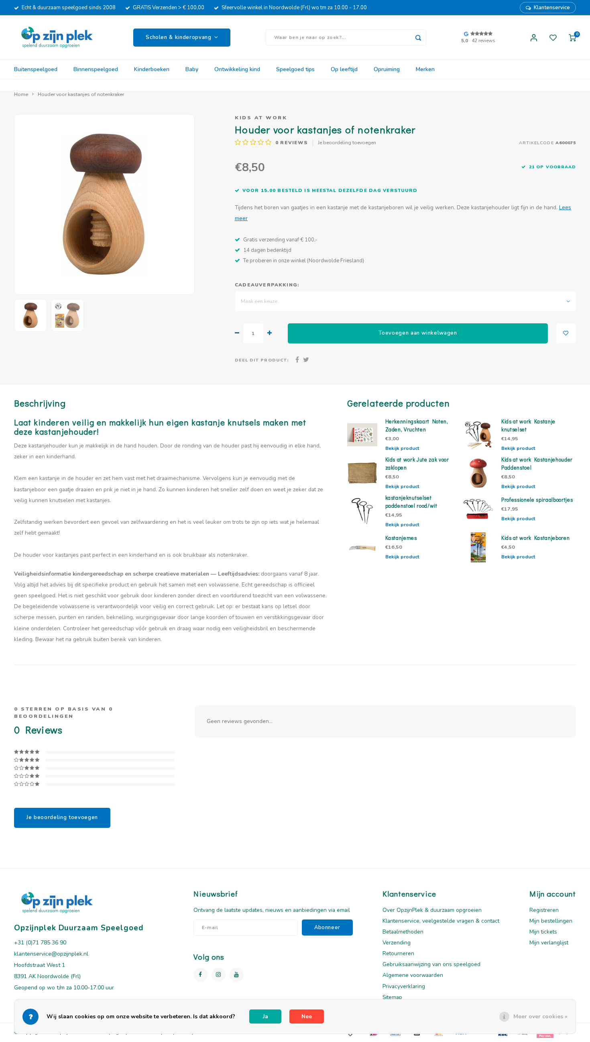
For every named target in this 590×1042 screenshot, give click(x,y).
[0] (572, 37)
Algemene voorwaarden (412, 975)
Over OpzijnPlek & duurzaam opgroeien (432, 910)
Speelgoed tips (295, 69)
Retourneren (398, 953)
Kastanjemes (401, 537)
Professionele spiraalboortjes (537, 499)
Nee (306, 1016)
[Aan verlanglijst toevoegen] (566, 333)
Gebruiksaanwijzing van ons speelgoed (431, 964)
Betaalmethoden (402, 932)
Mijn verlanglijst (548, 942)
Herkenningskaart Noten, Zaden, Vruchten (416, 425)
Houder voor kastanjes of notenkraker (81, 94)
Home (21, 94)
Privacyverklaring (403, 986)
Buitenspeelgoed (35, 69)
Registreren (544, 910)
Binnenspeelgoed (95, 69)
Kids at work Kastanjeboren (535, 537)
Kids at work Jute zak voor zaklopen (417, 463)
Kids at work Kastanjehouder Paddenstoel (537, 463)
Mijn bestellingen (550, 921)
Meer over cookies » (540, 1016)
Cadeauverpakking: (267, 285)
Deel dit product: (262, 360)
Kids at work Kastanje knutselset (528, 425)
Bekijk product (402, 448)
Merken (425, 69)
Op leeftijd (344, 69)
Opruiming (387, 69)
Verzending (396, 942)
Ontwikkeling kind (237, 69)
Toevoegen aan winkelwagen (417, 333)
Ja (265, 1016)
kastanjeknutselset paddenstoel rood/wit (411, 501)
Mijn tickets (543, 932)
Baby (191, 69)
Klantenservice (552, 7)
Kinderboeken (151, 69)
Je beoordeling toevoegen (347, 142)
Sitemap (392, 997)
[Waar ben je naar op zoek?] (418, 37)
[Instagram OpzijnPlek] (219, 975)
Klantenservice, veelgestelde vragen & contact (440, 921)
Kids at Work (261, 117)
